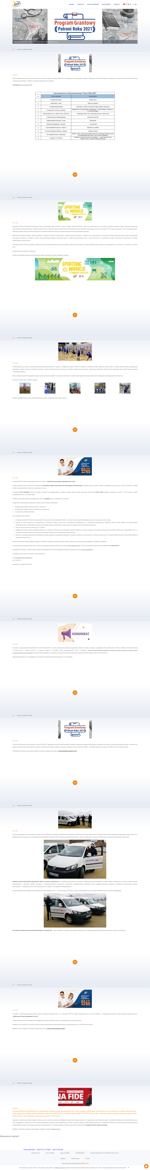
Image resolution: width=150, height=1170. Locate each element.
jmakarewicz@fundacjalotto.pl (24, 558)
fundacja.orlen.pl (55, 1129)
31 (55, 1149)
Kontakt (117, 4)
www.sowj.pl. (117, 890)
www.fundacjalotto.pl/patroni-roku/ (67, 751)
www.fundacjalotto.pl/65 (73, 545)
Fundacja (80, 4)
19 (39, 1149)
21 (49, 1149)
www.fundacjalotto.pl (87, 549)
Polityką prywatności (60, 1167)
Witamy (71, 4)
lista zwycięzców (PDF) (26, 85)
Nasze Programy (93, 4)
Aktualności (106, 4)
